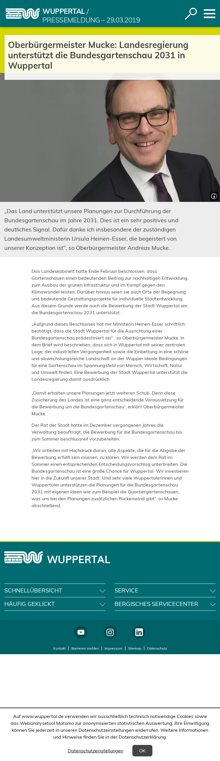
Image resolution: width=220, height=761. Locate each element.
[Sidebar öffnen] (209, 13)
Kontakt (59, 648)
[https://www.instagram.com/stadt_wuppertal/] (110, 632)
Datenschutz (157, 648)
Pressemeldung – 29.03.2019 (91, 20)
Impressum (113, 648)
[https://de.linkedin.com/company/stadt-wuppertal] (139, 632)
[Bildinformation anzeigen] (213, 195)
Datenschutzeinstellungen (95, 751)
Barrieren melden (85, 648)
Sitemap (134, 648)
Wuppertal (63, 11)
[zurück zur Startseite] (23, 13)
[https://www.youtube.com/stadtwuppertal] (81, 632)
